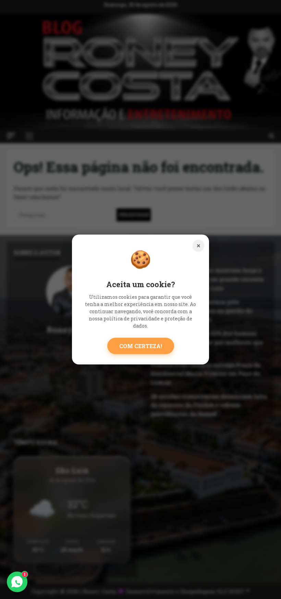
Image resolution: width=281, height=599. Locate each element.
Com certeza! (140, 345)
